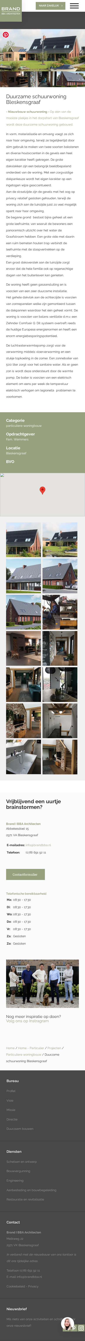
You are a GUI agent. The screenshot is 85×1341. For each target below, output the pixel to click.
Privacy (33, 1286)
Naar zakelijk (49, 5)
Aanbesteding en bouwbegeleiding (31, 1190)
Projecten (55, 1048)
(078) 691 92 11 (29, 1270)
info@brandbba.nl (38, 845)
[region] (67, 1323)
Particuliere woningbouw (24, 1054)
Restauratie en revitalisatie (25, 1199)
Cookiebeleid (16, 1286)
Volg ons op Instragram (27, 1021)
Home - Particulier (31, 1048)
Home (10, 1048)
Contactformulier (25, 874)
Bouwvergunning (18, 1171)
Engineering (15, 1180)
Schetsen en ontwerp (22, 1161)
